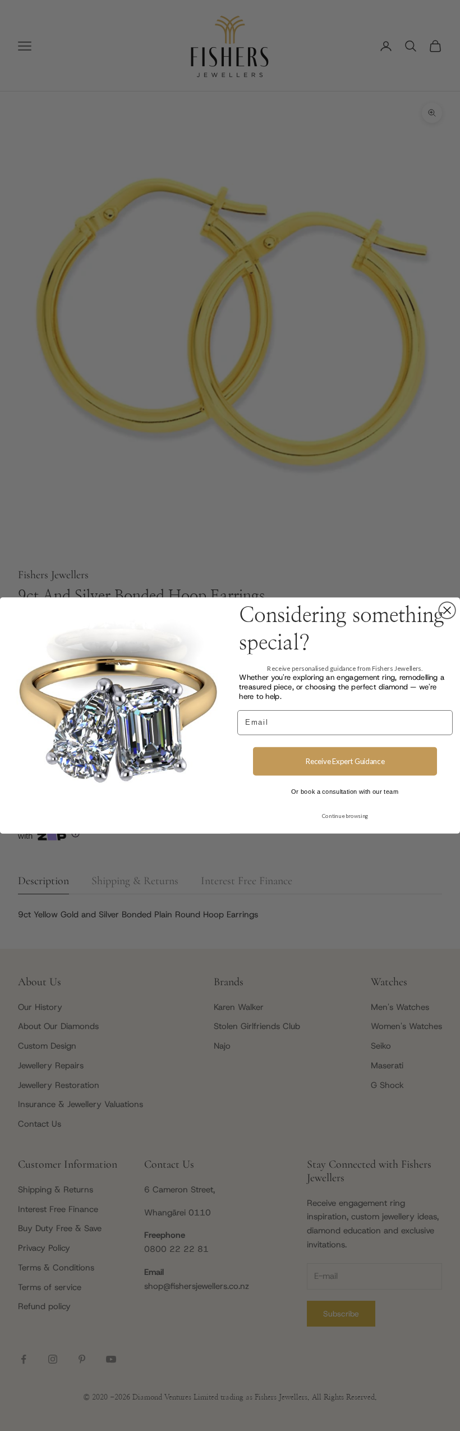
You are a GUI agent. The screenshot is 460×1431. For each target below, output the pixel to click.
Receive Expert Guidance (345, 761)
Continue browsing (345, 815)
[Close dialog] (447, 610)
